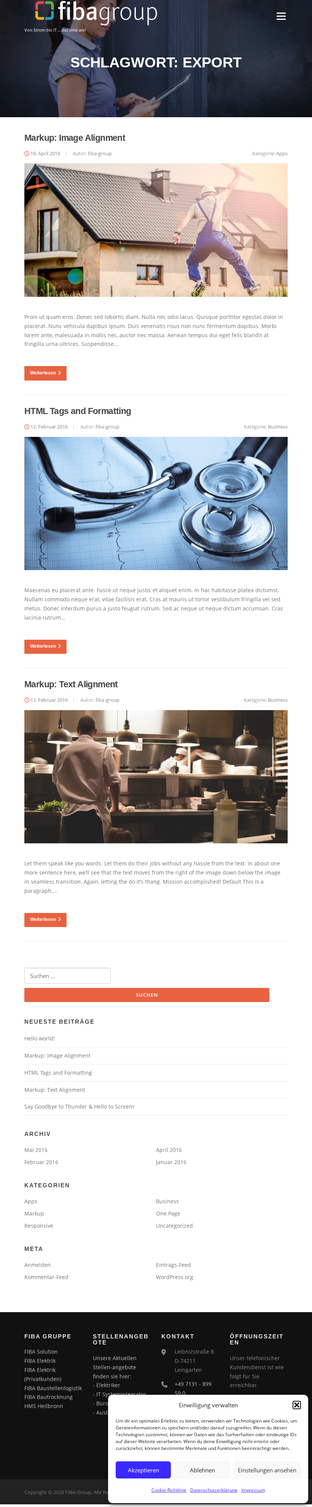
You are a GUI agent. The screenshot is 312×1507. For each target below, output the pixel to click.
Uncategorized (174, 1225)
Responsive (38, 1225)
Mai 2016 (36, 1149)
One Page (168, 1213)
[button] (297, 1405)
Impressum (253, 1490)
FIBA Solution (41, 1351)
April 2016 (169, 1149)
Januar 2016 (171, 1162)
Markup (34, 1213)
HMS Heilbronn (43, 1406)
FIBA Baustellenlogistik (53, 1388)
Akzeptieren (143, 1470)
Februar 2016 (41, 1162)
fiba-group (100, 153)
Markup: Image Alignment (74, 138)
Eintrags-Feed (173, 1264)
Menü (281, 16)
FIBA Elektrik (40, 1360)
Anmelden (37, 1264)
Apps (282, 153)
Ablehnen (202, 1470)
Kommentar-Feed (46, 1277)
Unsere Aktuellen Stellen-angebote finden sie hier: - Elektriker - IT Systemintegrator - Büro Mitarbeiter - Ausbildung (119, 1385)
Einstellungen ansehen (267, 1470)
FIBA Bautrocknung (48, 1396)
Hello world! (39, 1038)
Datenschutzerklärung (213, 1490)
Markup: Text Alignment (71, 684)
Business (278, 426)
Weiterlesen (43, 373)
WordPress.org (174, 1277)
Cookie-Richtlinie (168, 1490)
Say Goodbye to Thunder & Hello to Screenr (79, 1106)
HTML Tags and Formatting (77, 411)
